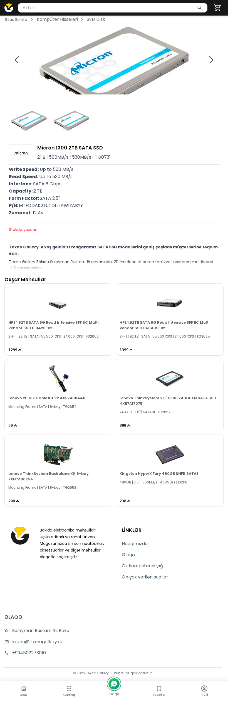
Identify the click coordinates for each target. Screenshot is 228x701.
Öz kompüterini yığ (142, 566)
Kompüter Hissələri (57, 19)
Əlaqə (128, 555)
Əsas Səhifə (15, 19)
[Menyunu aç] (69, 688)
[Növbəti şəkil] (211, 59)
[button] (218, 8)
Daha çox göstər (28, 268)
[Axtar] (199, 7)
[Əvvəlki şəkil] (16, 59)
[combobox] (112, 8)
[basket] (218, 8)
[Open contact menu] (114, 683)
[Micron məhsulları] (21, 152)
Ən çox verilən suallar (145, 577)
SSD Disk (96, 19)
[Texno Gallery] (8, 7)
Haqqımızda (135, 543)
